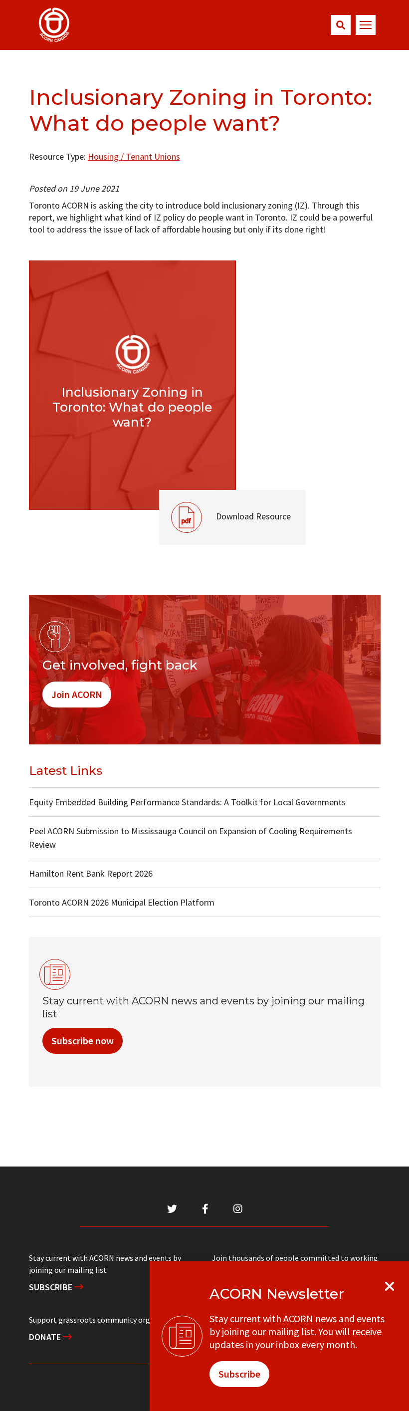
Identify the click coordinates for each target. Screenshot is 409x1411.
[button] (341, 25)
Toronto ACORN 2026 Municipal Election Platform (121, 902)
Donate (46, 1337)
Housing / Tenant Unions (134, 156)
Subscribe (51, 1287)
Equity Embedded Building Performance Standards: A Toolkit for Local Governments (187, 802)
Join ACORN (76, 694)
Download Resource (225, 506)
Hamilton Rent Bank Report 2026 (91, 873)
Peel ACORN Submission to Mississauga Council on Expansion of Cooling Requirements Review (190, 837)
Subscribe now (82, 1040)
